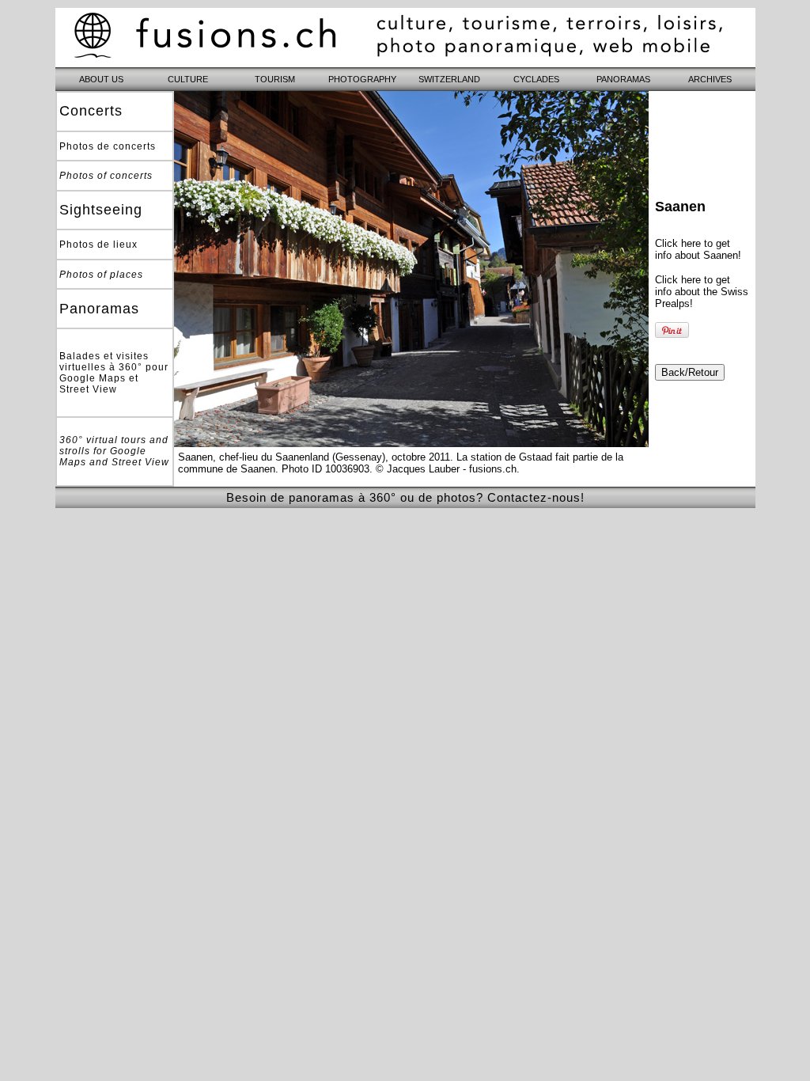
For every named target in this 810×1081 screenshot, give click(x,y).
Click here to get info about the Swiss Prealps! (701, 291)
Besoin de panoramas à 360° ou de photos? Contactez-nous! (405, 497)
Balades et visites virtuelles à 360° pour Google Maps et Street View (113, 373)
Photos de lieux (98, 244)
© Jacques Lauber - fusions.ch (446, 469)
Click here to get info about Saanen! (698, 249)
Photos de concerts (107, 146)
